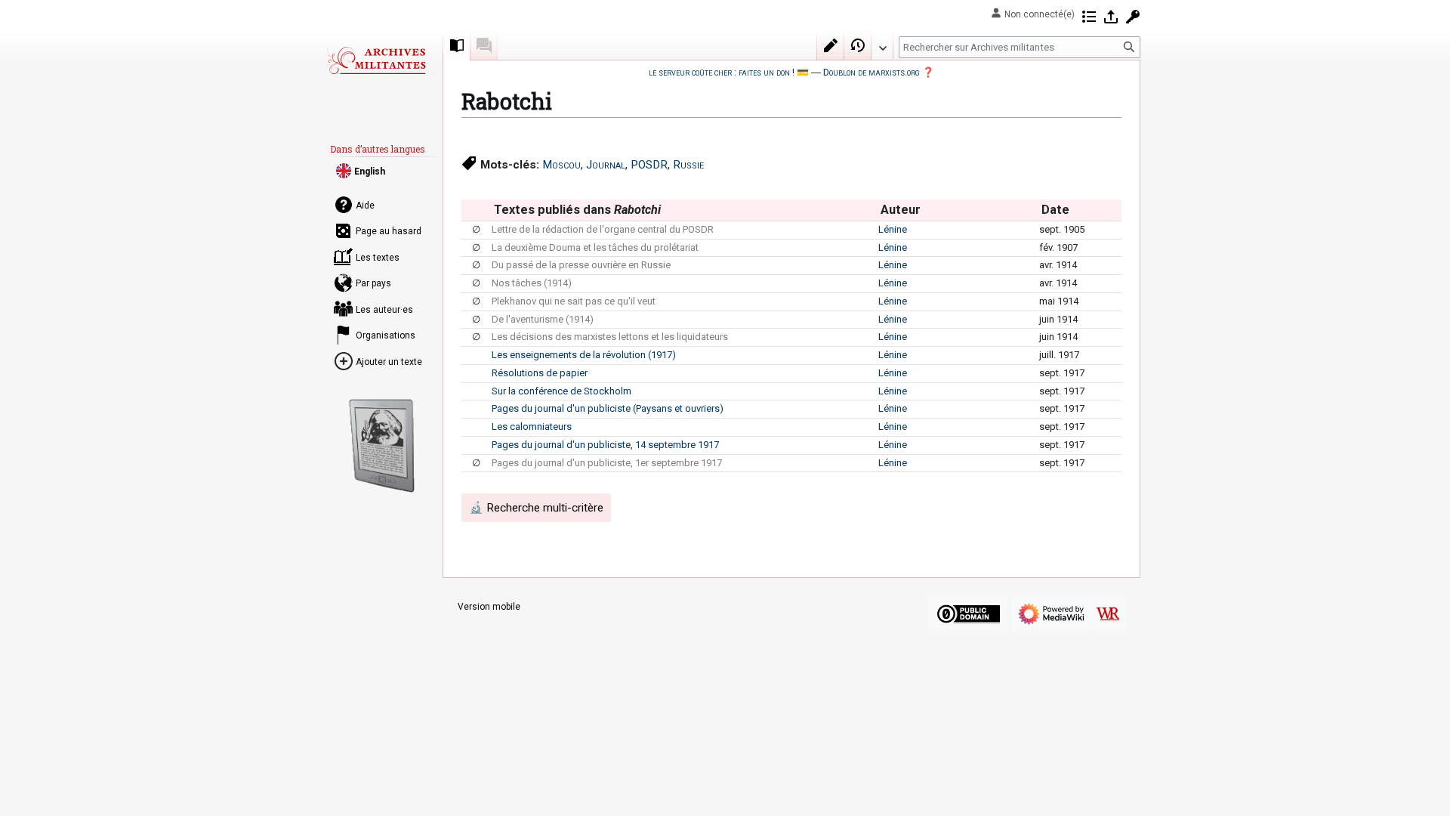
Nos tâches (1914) (532, 283)
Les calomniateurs (532, 426)
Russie (688, 165)
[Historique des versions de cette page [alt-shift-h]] (858, 45)
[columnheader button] (476, 210)
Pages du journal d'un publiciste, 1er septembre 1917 (607, 462)
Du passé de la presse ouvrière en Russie (581, 264)
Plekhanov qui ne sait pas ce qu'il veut (574, 301)
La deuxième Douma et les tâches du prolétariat (595, 247)
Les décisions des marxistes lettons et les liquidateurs (610, 336)
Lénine (892, 229)
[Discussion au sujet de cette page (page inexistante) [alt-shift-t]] (484, 45)
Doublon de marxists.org (871, 72)
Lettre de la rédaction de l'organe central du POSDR (603, 229)
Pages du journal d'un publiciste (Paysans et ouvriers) (607, 408)
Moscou (561, 165)
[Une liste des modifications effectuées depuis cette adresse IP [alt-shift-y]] (1089, 16)
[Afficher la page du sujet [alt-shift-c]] (456, 45)
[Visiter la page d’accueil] (376, 60)
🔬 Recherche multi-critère (536, 508)
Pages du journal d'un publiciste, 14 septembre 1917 (605, 444)
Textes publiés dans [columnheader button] (577, 209)
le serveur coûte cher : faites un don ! (721, 72)
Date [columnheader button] (1055, 209)
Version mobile (489, 606)
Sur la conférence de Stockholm (561, 391)
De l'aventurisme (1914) (543, 319)
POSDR (649, 165)
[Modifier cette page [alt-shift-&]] (830, 45)
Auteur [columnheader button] (901, 209)
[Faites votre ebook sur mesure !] (382, 445)
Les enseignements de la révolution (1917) (584, 354)
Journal (605, 165)
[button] (882, 44)
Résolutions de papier (540, 373)
